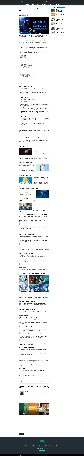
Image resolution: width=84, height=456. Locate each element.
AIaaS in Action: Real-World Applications (24, 74)
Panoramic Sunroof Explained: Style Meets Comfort (59, 28)
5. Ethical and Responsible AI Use (24, 73)
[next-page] (20, 416)
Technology (24, 7)
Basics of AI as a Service (22, 56)
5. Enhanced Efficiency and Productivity (25, 66)
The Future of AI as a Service (23, 82)
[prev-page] (19, 416)
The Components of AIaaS (23, 57)
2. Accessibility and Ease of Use (24, 63)
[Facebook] (40, 450)
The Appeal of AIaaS (23, 58)
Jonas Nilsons (21, 15)
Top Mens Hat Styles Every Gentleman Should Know (60, 33)
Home (20, 7)
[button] (64, 1)
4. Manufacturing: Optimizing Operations (25, 78)
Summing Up (20, 83)
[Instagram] (42, 450)
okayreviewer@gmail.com (43, 448)
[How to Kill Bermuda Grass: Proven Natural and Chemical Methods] (24, 409)
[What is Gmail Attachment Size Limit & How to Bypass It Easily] (34, 409)
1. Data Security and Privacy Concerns (25, 68)
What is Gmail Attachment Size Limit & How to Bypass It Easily (33, 413)
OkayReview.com (27, 455)
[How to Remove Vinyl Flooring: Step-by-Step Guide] (44, 409)
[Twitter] (44, 450)
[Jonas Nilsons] (22, 394)
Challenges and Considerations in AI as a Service (25, 67)
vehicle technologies (27, 336)
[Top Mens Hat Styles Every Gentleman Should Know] (53, 32)
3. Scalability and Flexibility (23, 64)
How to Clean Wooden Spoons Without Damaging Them (60, 24)
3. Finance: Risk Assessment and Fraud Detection (27, 77)
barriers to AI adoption (37, 158)
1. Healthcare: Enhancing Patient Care (25, 75)
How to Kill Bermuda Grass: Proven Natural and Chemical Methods (23, 413)
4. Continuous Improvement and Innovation (26, 65)
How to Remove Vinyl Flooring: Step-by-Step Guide (44, 413)
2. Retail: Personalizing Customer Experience (26, 76)
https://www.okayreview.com (28, 392)
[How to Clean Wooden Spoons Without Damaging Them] (53, 23)
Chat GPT (29, 42)
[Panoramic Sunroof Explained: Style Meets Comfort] (53, 28)
